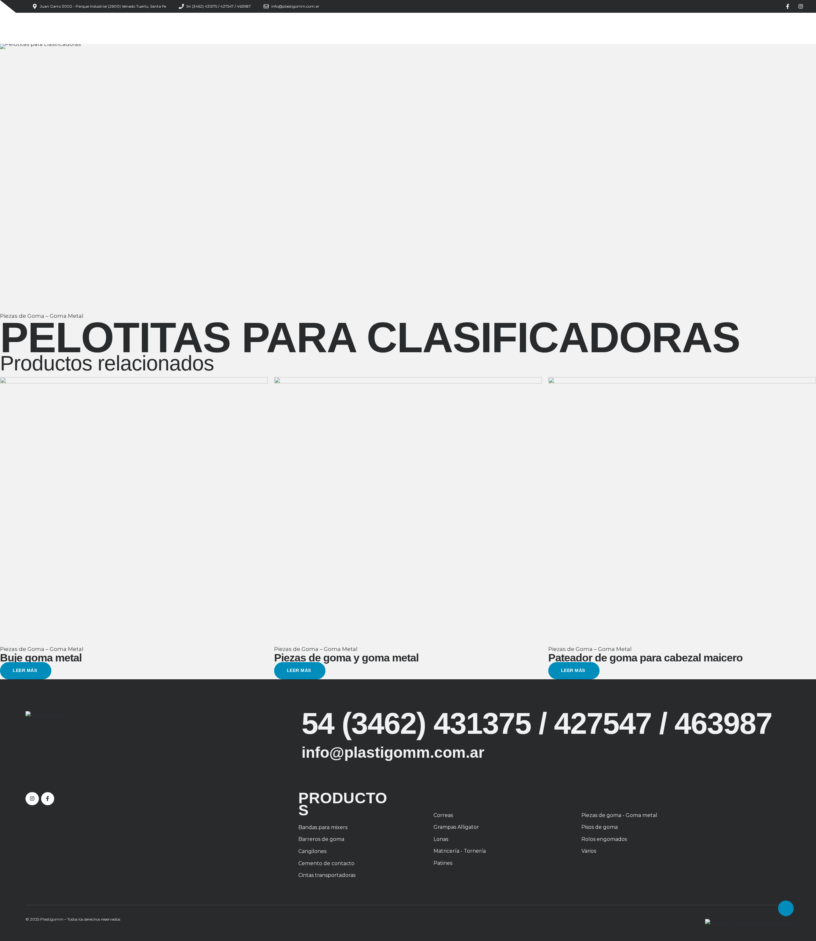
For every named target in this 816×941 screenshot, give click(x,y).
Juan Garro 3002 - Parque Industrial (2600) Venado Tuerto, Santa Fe (103, 6)
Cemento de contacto (326, 863)
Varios (588, 851)
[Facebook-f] (787, 6)
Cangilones (312, 851)
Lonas (440, 839)
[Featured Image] (134, 511)
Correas (443, 815)
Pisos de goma (599, 827)
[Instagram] (800, 6)
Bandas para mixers (322, 827)
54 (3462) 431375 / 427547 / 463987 (218, 6)
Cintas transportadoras (326, 875)
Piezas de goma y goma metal (346, 658)
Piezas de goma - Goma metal (619, 815)
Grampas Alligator (456, 827)
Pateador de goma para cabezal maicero (645, 658)
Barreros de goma (321, 839)
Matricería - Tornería (459, 851)
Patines (442, 863)
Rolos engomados (604, 839)
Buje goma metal (41, 658)
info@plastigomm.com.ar (295, 6)
